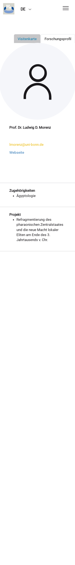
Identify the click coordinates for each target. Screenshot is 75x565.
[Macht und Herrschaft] (8, 8)
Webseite (16, 152)
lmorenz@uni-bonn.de (26, 144)
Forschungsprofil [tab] (58, 39)
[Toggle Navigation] (66, 8)
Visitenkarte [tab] (27, 39)
